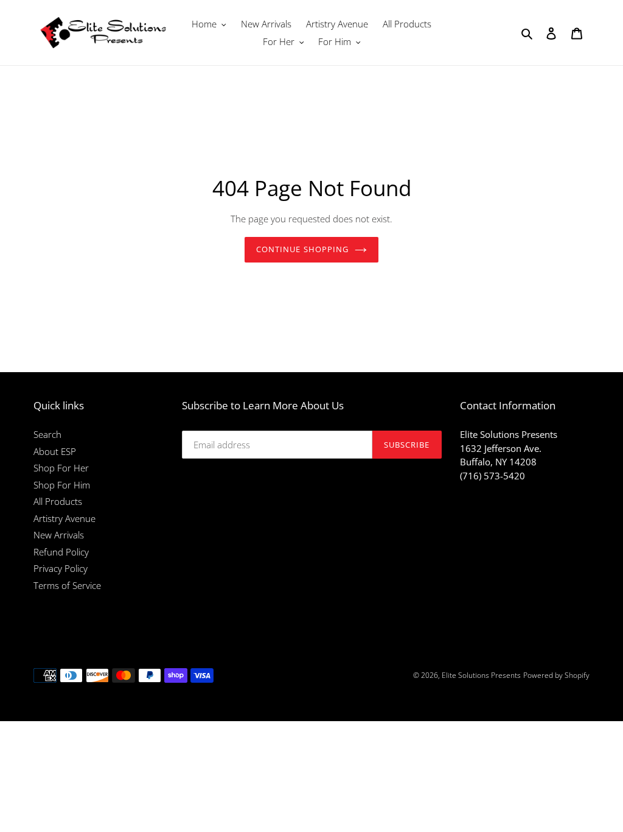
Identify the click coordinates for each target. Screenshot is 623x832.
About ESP (54, 451)
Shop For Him (61, 485)
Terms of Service (67, 585)
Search (47, 434)
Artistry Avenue (64, 518)
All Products (57, 501)
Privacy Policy (60, 568)
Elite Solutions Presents (481, 675)
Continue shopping (302, 249)
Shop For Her (61, 468)
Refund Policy (61, 552)
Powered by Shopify (556, 675)
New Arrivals (58, 535)
